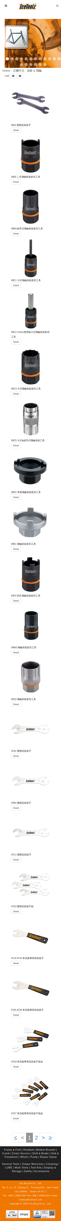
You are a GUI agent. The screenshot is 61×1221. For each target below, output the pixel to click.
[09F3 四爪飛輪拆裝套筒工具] (30, 573)
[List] (13, 75)
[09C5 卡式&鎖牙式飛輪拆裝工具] (30, 418)
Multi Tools (21, 1167)
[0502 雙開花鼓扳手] (30, 103)
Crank (6, 1153)
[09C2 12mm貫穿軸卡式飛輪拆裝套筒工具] (30, 310)
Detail (16, 130)
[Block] (20, 75)
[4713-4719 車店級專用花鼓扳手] (30, 936)
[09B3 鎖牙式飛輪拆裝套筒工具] (30, 206)
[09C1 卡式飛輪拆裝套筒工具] (30, 258)
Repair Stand (48, 1157)
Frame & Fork (12, 1149)
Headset (28, 1149)
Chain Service (21, 1153)
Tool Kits (36, 1167)
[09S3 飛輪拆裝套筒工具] (30, 677)
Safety (28, 1171)
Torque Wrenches (33, 1164)
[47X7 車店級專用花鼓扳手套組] (30, 1091)
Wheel (24, 1157)
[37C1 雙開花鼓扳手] (30, 832)
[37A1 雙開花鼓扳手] (30, 729)
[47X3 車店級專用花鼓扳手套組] (30, 1039)
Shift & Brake (40, 1153)
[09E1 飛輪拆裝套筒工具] (30, 522)
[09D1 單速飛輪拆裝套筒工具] (30, 470)
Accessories (41, 1171)
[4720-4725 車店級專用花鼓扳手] (30, 988)
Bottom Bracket (45, 1149)
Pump (34, 1157)
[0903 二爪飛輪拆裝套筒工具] (30, 154)
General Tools (11, 1164)
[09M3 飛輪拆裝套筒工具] (30, 625)
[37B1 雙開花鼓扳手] (30, 781)
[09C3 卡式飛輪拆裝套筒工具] (30, 366)
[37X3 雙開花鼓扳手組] (30, 884)
